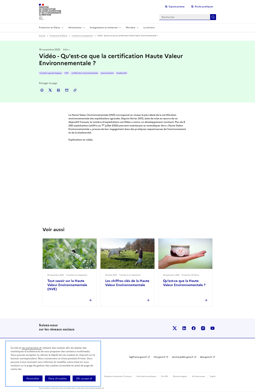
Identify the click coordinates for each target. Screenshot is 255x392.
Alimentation (75, 27)
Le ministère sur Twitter (174, 328)
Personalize (32, 378)
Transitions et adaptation (82, 35)
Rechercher (213, 17)
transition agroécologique (51, 73)
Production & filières (58, 35)
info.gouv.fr (159, 357)
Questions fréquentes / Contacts (118, 376)
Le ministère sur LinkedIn (184, 328)
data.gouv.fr (206, 357)
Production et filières (49, 27)
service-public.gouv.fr (182, 357)
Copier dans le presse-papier (75, 90)
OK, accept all (84, 378)
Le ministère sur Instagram (203, 328)
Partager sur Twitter (50, 90)
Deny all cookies (57, 378)
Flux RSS (164, 376)
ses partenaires (30, 348)
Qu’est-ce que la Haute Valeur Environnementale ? (184, 282)
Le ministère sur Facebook (193, 328)
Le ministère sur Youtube (212, 328)
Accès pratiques (204, 6)
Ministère (130, 27)
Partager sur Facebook (42, 90)
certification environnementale (84, 73)
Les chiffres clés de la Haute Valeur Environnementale (127, 282)
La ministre (149, 27)
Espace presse (176, 6)
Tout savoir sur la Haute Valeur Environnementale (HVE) (67, 285)
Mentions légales (180, 376)
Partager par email (67, 90)
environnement (107, 73)
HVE (66, 73)
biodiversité (122, 73)
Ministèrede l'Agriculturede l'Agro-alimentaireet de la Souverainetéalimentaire (50, 11)
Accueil (42, 35)
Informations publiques (146, 376)
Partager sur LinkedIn (58, 90)
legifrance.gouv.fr (138, 357)
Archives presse (198, 376)
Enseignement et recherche (104, 27)
